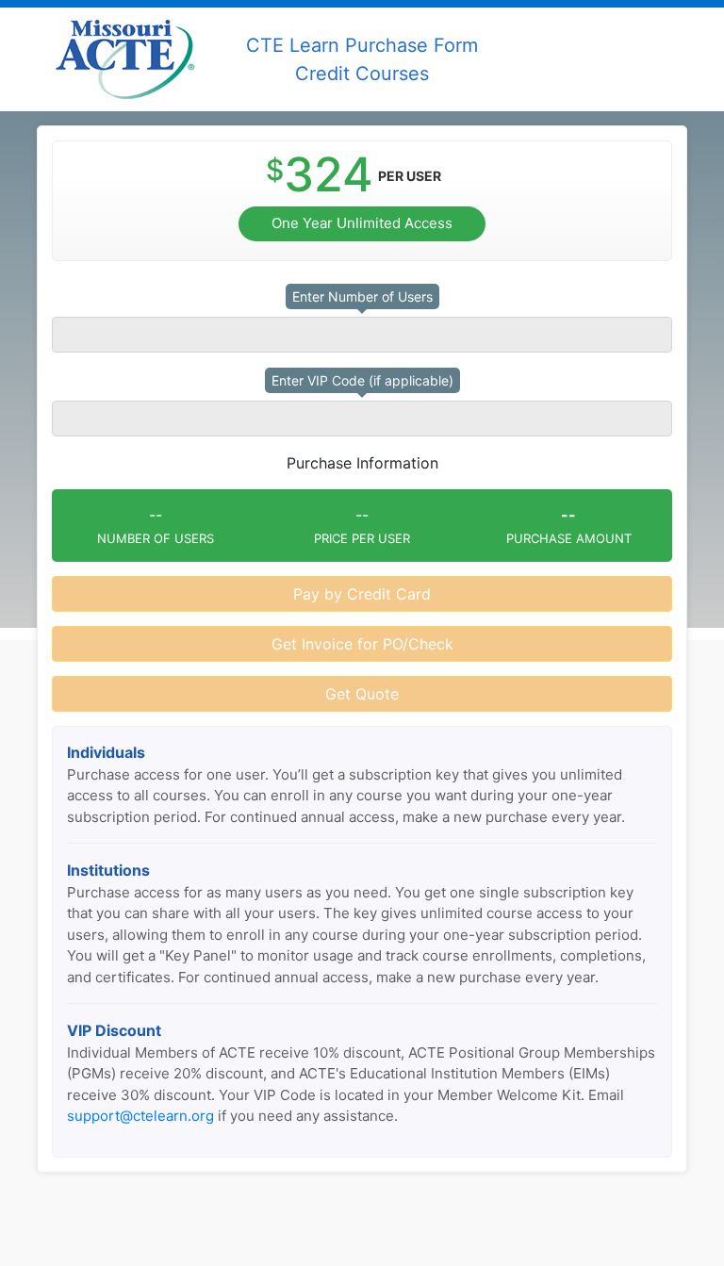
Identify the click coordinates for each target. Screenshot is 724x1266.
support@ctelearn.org (140, 1116)
